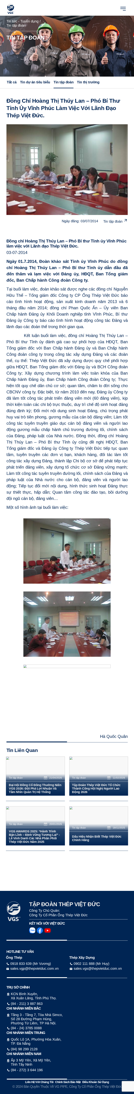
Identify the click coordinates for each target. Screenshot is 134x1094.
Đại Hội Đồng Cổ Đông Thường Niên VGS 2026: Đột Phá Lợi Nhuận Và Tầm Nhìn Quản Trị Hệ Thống (35, 788)
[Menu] (123, 8)
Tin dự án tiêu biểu (35, 82)
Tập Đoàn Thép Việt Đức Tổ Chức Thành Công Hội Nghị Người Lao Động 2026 (96, 788)
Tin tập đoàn (16, 25)
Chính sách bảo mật (68, 1082)
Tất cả (12, 82)
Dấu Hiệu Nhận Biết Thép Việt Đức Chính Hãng (96, 838)
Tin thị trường (88, 82)
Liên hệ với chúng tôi (39, 1082)
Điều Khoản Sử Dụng (95, 1082)
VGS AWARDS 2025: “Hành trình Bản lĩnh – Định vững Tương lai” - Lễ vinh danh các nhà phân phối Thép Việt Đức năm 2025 (34, 836)
